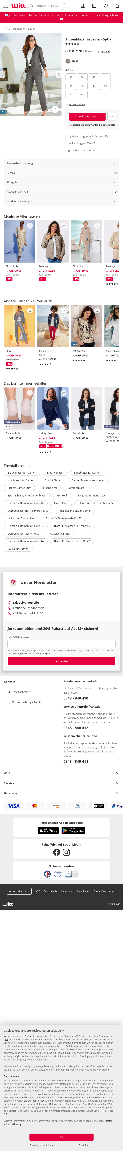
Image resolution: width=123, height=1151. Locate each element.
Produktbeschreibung (19, 163)
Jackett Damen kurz (19, 488)
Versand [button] (105, 51)
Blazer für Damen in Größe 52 (64, 518)
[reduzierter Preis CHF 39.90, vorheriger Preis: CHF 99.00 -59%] (53, 241)
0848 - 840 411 (75, 761)
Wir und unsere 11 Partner (18, 1036)
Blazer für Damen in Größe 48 (26, 503)
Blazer (31, 28)
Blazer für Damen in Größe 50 (96, 503)
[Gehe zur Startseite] (19, 6)
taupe (75, 61)
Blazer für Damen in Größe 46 (72, 526)
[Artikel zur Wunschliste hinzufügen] (111, 116)
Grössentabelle (77, 104)
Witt (7, 773)
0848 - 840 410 (75, 698)
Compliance (83, 891)
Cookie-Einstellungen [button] (105, 891)
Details (10, 173)
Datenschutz (50, 891)
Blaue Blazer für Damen (22, 472)
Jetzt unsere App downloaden (61, 823)
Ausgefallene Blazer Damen (75, 510)
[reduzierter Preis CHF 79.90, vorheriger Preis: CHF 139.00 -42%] (53, 408)
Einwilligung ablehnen (42, 1145)
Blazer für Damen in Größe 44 (26, 541)
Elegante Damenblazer (91, 495)
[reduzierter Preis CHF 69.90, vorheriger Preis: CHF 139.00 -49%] (86, 241)
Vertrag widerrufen (19, 891)
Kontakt (10, 682)
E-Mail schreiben (20, 693)
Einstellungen (86, 1145)
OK (61, 1137)
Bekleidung (19, 28)
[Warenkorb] (117, 6)
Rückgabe (12, 182)
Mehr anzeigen (43, 653)
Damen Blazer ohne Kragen (88, 480)
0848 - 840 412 (75, 727)
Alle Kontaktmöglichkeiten (27, 702)
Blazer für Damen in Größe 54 (26, 526)
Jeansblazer (61, 503)
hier (50, 1056)
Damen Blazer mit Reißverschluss (28, 510)
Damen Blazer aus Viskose (23, 533)
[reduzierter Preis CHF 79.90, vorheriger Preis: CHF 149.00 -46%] (19, 326)
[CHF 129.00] (53, 326)
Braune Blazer (55, 472)
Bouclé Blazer (53, 480)
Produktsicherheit (17, 192)
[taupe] (67, 61)
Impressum (67, 891)
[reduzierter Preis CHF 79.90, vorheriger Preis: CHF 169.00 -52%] (19, 241)
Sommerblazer (77, 488)
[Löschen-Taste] (62, 5)
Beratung (10, 793)
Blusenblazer (49, 488)
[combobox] (51, 6)
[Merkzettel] (105, 6)
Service (9, 783)
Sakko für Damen (18, 549)
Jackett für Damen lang (21, 518)
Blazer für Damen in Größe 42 (72, 541)
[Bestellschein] (94, 6)
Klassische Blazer (60, 533)
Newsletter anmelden (42, 15)
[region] (61, 1088)
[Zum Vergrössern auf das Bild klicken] (55, 109)
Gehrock (62, 495)
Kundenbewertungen (19, 201)
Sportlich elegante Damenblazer (27, 495)
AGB (37, 891)
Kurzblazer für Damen (21, 480)
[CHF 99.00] (86, 408)
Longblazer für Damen (87, 472)
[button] (6, 6)
